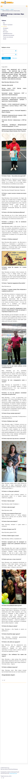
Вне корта (5, 31)
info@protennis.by (13, 773)
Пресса (5, 30)
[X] (4, 680)
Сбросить (14, 58)
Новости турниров (7, 24)
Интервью (5, 28)
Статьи (5, 26)
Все (4, 23)
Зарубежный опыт (7, 33)
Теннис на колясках (8, 37)
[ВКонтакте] (2, 680)
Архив (4, 39)
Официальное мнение (8, 35)
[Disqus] (14, 704)
